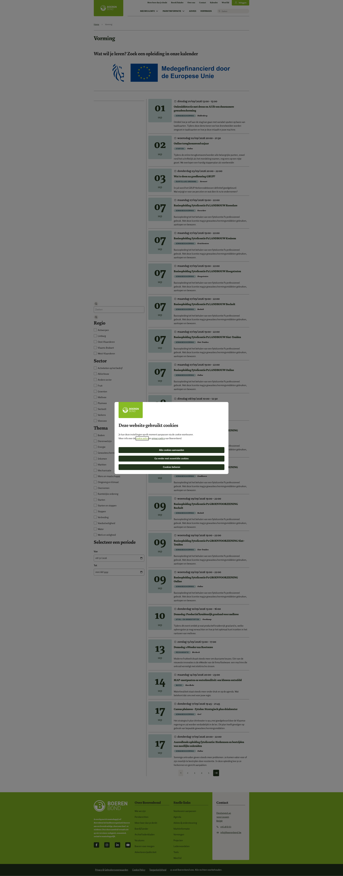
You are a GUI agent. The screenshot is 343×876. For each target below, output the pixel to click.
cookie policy (142, 438)
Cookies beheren (171, 467)
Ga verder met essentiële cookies (171, 458)
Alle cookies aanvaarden (171, 450)
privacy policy (158, 438)
